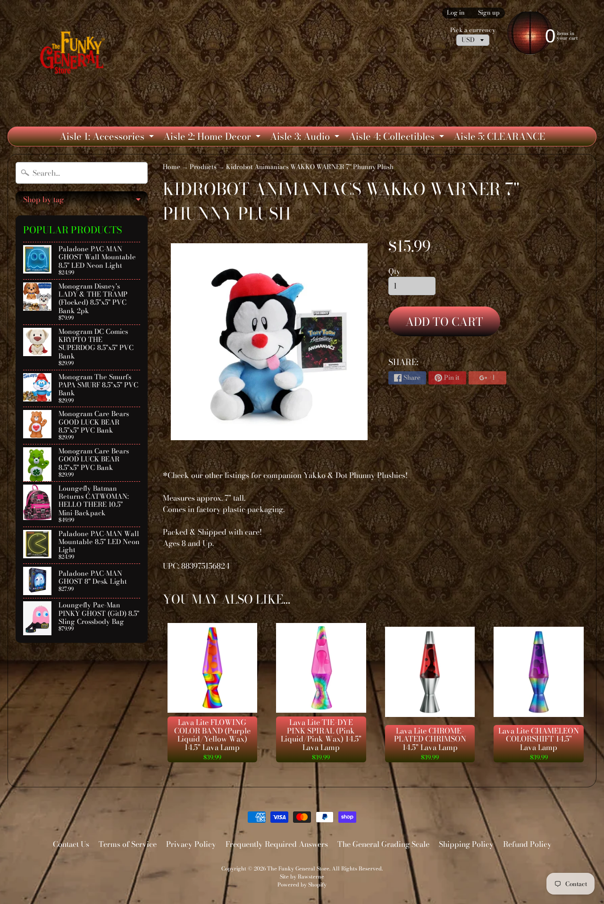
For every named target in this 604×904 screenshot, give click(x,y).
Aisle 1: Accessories (107, 137)
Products (203, 166)
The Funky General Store (298, 868)
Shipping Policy (466, 844)
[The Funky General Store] (74, 55)
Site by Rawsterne (302, 876)
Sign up (489, 13)
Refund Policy (527, 844)
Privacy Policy (191, 844)
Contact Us (71, 844)
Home (171, 166)
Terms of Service (128, 844)
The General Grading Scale (383, 844)
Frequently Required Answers (277, 844)
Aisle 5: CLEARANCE (499, 136)
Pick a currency (472, 30)
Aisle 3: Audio (306, 137)
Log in (456, 13)
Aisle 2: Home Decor (213, 137)
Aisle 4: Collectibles (397, 137)
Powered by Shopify (302, 884)
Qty (394, 271)
